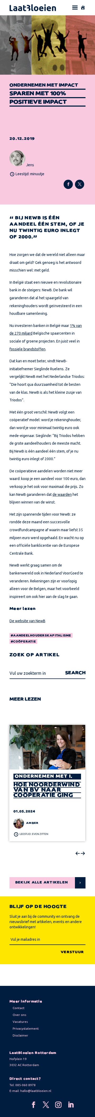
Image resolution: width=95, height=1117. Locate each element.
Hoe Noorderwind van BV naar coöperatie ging (46, 790)
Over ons (19, 1014)
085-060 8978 (25, 1085)
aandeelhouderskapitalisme (42, 635)
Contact (19, 1008)
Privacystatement (26, 1028)
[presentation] (77, 854)
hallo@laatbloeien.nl (35, 1090)
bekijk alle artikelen (41, 882)
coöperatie (24, 641)
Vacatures (20, 1021)
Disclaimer (20, 1035)
